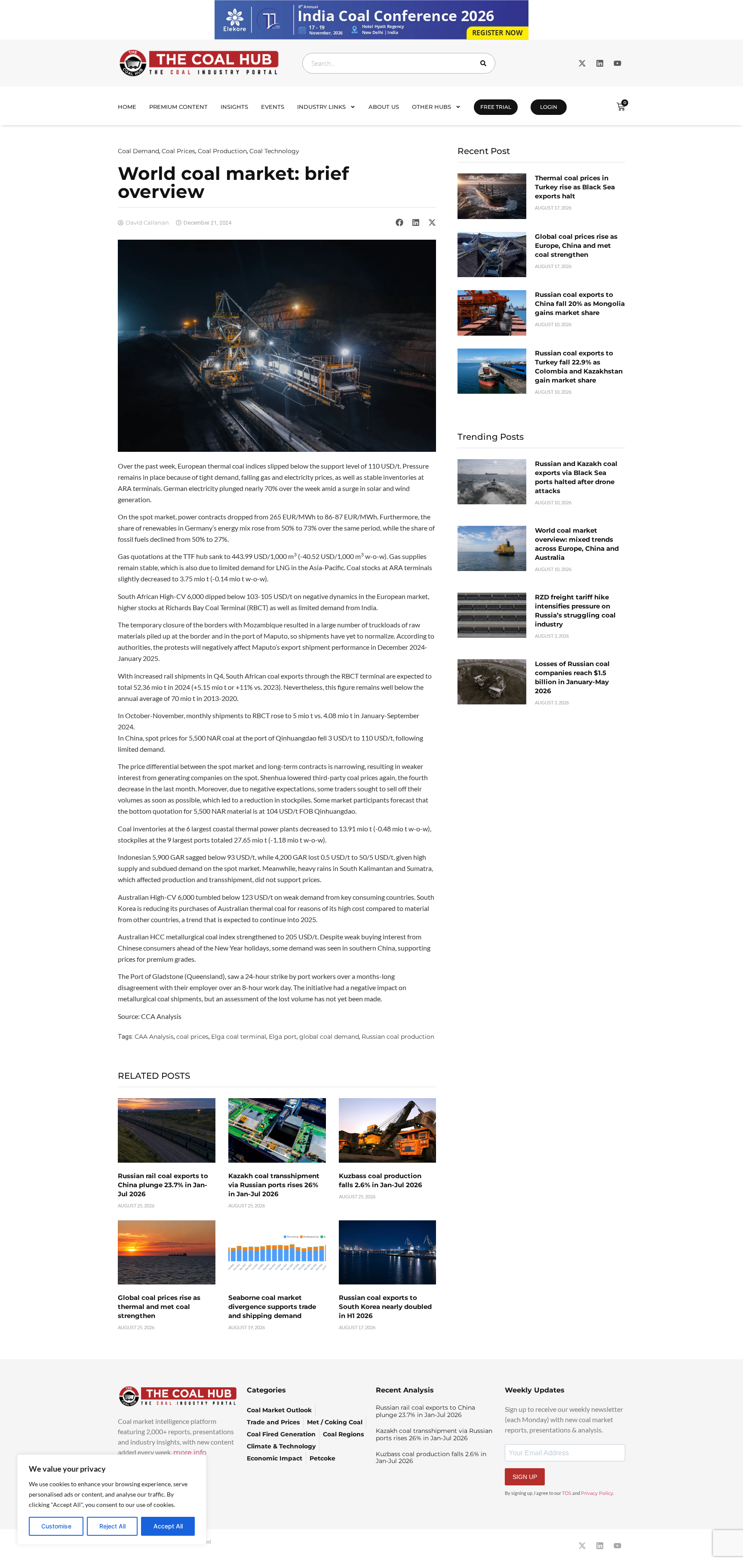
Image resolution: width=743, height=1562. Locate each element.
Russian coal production (398, 1036)
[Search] (485, 63)
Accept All (168, 1526)
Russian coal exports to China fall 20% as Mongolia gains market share (580, 303)
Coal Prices (178, 151)
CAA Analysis (154, 1036)
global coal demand (329, 1036)
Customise (56, 1526)
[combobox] (398, 63)
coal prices (192, 1036)
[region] (111, 1499)
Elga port (283, 1036)
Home (127, 106)
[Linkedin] (600, 63)
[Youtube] (617, 63)
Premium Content (178, 106)
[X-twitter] (582, 63)
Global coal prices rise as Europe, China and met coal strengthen (576, 245)
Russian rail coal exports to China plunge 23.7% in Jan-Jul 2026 (163, 1185)
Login (548, 107)
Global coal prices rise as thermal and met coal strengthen (159, 1306)
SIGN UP (525, 1476)
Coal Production (222, 151)
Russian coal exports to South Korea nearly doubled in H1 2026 (385, 1306)
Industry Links (321, 106)
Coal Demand (138, 151)
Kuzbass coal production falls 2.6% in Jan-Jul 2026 (431, 1457)
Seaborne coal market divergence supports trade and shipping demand (272, 1306)
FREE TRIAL (495, 107)
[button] (399, 222)
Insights (234, 106)
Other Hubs (431, 106)
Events (272, 106)
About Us (383, 106)
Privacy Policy (597, 1493)
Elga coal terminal (238, 1036)
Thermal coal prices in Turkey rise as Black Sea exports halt (575, 187)
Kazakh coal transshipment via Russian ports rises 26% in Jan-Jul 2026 (273, 1185)
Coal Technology (274, 151)
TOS (566, 1493)
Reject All (112, 1526)
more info (189, 1452)
